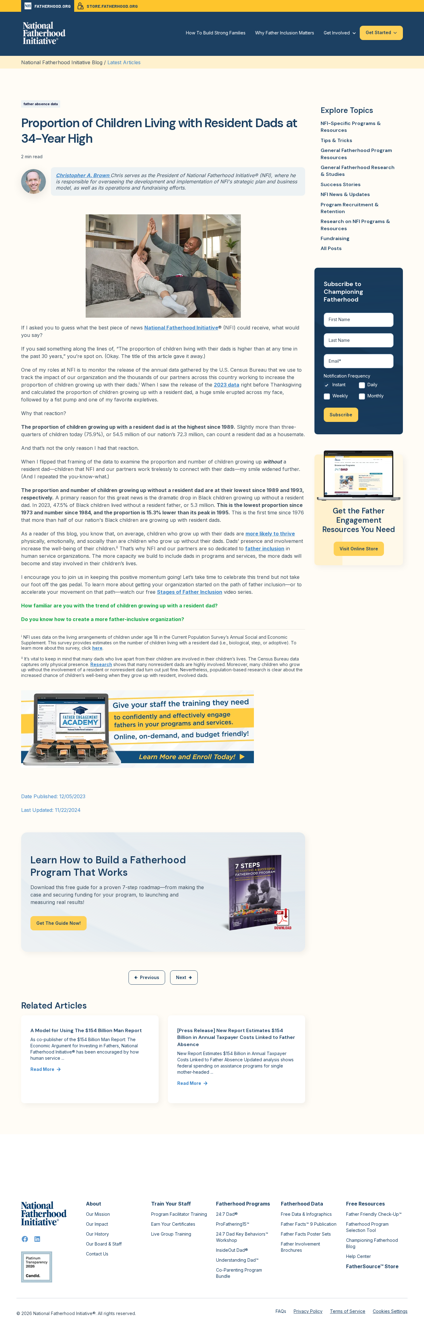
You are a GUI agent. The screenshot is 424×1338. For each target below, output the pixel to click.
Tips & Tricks (336, 140)
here (97, 648)
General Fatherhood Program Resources (356, 153)
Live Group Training (171, 1234)
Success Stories (341, 184)
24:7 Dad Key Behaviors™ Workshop (242, 1237)
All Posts (331, 248)
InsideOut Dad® (232, 1250)
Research (101, 664)
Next (181, 977)
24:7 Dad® (227, 1214)
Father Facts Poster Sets (306, 1234)
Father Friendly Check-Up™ (374, 1214)
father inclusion (264, 548)
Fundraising (335, 238)
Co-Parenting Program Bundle (239, 1273)
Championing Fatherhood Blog (372, 1243)
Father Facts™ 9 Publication (308, 1224)
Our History (97, 1234)
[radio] (341, 386)
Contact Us (97, 1253)
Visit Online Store (359, 548)
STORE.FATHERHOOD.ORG (112, 6)
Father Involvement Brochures (300, 1247)
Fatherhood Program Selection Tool (367, 1227)
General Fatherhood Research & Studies (358, 170)
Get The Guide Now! (58, 923)
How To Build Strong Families (216, 32)
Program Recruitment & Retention (350, 208)
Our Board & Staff (104, 1243)
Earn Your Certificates (173, 1224)
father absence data (41, 104)
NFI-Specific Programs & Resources (351, 126)
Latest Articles (124, 62)
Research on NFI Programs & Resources (355, 224)
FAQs (281, 1311)
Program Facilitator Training (179, 1214)
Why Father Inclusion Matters (284, 32)
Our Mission (98, 1214)
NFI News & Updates (345, 194)
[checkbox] (359, 392)
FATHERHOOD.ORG (52, 6)
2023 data (226, 385)
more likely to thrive (270, 533)
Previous (149, 977)
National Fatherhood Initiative (181, 327)
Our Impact (97, 1224)
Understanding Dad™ (237, 1260)
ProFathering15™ (232, 1224)
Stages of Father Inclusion (189, 592)
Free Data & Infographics (306, 1214)
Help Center (358, 1256)
